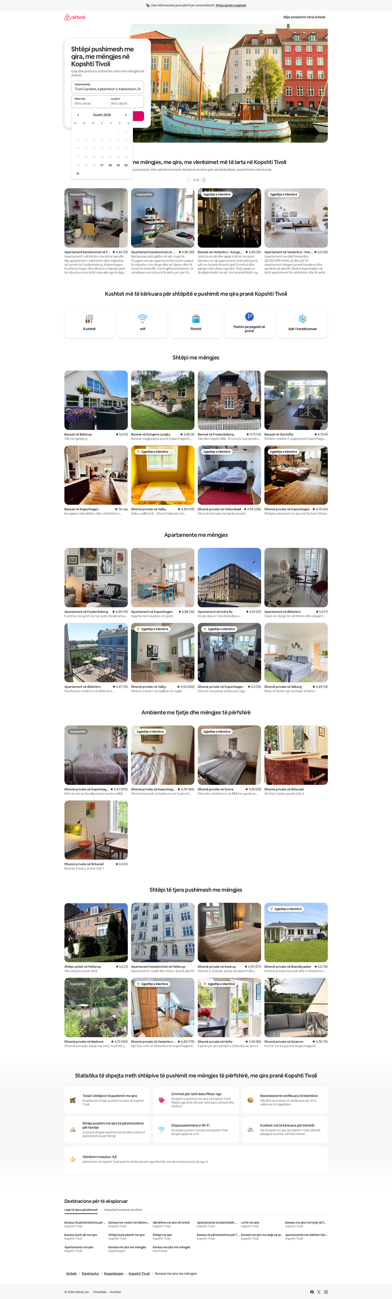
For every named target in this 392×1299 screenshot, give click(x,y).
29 (118, 165)
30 (126, 165)
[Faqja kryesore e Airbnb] (74, 17)
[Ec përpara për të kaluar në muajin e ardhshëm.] (125, 115)
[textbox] (89, 103)
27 (102, 165)
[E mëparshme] (188, 180)
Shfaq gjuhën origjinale (231, 5)
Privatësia (99, 1292)
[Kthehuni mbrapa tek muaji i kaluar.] (78, 115)
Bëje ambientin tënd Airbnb (304, 17)
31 (77, 174)
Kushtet (115, 1292)
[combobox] (107, 89)
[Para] (203, 180)
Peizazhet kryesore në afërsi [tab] (123, 1210)
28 (110, 165)
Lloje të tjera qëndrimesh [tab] (81, 1210)
